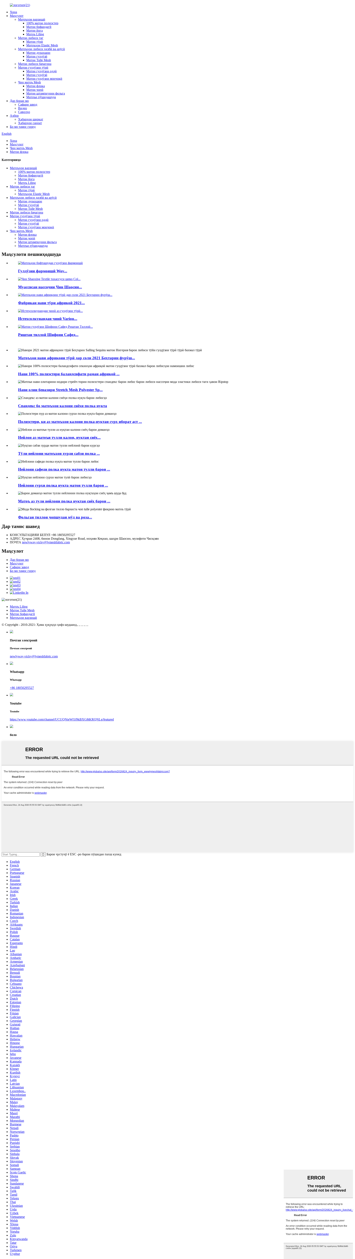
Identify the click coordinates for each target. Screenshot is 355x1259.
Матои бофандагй (38, 27)
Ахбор (14, 115)
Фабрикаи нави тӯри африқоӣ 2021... (51, 303)
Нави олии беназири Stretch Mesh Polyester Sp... (60, 390)
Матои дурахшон (38, 52)
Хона (13, 12)
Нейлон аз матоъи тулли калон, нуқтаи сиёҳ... (59, 437)
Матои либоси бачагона (34, 64)
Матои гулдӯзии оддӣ (41, 71)
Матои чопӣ (34, 89)
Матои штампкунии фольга (45, 93)
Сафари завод (27, 104)
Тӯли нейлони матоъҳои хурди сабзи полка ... (59, 453)
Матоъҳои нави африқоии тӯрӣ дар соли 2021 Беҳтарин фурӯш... (76, 358)
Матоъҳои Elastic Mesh (42, 45)
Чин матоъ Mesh (29, 82)
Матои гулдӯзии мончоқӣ (44, 78)
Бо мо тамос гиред (23, 126)
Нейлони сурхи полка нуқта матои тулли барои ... (63, 485)
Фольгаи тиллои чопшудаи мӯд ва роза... (55, 517)
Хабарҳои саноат (30, 123)
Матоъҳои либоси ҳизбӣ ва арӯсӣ (41, 49)
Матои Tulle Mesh (38, 60)
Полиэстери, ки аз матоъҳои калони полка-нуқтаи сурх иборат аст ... (80, 421)
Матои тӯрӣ (34, 41)
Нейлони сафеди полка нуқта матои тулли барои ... (64, 469)
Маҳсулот (16, 15)
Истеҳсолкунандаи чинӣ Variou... (47, 318)
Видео (22, 108)
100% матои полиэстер (42, 23)
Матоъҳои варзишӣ (31, 19)
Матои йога (34, 30)
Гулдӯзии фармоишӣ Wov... (42, 271)
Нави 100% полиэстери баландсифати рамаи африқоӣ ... (69, 374)
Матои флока (35, 86)
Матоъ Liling (35, 34)
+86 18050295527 (22, 688)
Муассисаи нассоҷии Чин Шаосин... (50, 287)
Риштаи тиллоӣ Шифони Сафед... (48, 335)
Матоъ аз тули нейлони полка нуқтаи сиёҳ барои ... (64, 501)
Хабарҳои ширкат (30, 119)
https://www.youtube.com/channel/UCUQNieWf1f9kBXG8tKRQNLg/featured (62, 719)
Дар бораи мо (19, 101)
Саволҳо (24, 112)
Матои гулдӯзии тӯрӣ (33, 67)
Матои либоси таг (30, 38)
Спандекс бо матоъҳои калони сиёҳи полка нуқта (62, 406)
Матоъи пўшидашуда (41, 97)
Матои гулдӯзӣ (36, 56)
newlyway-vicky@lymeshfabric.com (46, 542)
